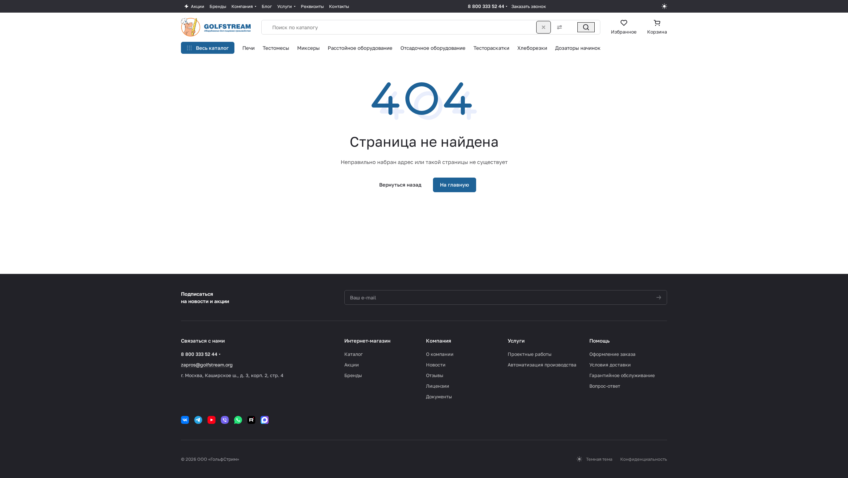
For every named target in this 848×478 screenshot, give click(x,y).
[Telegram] (198, 420)
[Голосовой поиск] (571, 27)
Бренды (353, 375)
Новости (436, 364)
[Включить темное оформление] (664, 6)
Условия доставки (610, 364)
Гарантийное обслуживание (622, 375)
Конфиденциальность (643, 459)
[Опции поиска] (558, 27)
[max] (265, 420)
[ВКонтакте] (185, 420)
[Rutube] (251, 420)
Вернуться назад (400, 185)
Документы (439, 396)
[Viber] (225, 420)
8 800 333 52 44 (486, 6)
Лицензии (437, 386)
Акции (351, 364)
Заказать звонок (528, 6)
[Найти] (586, 27)
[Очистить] (543, 27)
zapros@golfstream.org (207, 364)
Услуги (516, 341)
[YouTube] (211, 420)
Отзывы (434, 375)
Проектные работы (529, 354)
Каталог (353, 354)
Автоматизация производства (542, 364)
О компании (440, 354)
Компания (438, 341)
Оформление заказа (612, 354)
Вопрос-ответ (604, 386)
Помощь (599, 341)
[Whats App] (238, 420)
